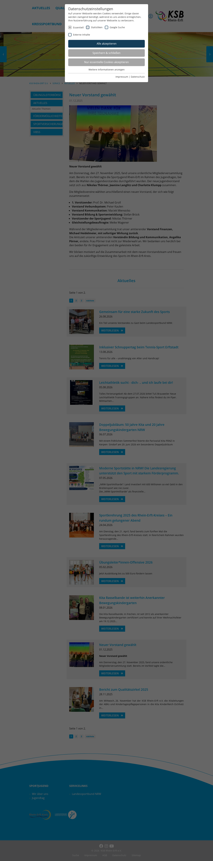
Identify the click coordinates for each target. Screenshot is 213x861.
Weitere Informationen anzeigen (107, 69)
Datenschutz (138, 76)
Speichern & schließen (106, 53)
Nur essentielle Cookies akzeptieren (106, 62)
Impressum (121, 76)
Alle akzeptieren (106, 43)
